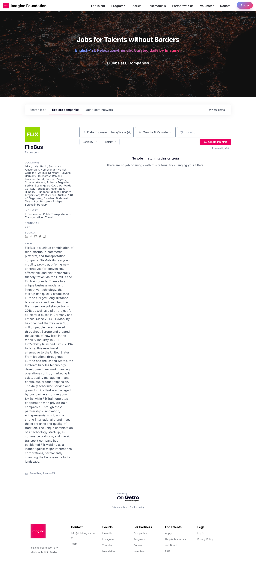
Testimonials (157, 6)
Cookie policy (137, 507)
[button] (6, 5)
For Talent (98, 6)
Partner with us (183, 6)
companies (65, 110)
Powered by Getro (221, 148)
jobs (37, 110)
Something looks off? (42, 473)
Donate (225, 6)
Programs (118, 6)
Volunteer (207, 6)
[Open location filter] (226, 132)
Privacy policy (119, 507)
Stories (136, 6)
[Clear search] (129, 132)
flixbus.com (32, 152)
